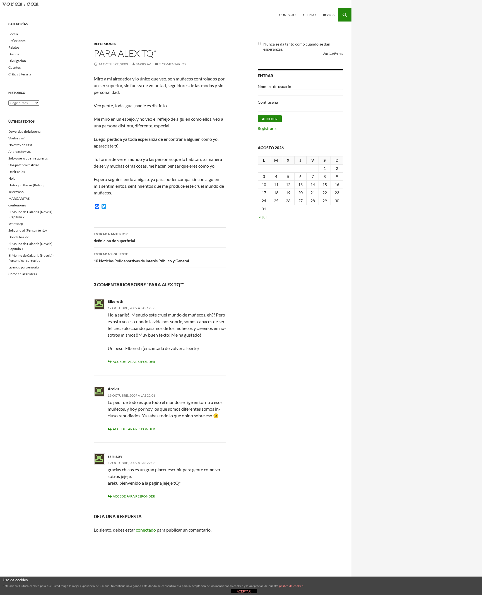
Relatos (13, 47)
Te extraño (16, 192)
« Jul (263, 217)
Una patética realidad (23, 165)
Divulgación (17, 61)
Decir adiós (16, 172)
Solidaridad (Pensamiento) (27, 230)
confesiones (17, 205)
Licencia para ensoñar (24, 267)
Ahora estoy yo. (19, 151)
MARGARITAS (19, 198)
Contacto (287, 14)
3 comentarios (172, 64)
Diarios (13, 54)
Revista (328, 14)
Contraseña (268, 102)
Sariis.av (143, 64)
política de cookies (291, 585)
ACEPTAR (244, 591)
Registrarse (267, 128)
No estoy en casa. (20, 145)
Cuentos (14, 67)
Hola (11, 178)
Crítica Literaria (19, 74)
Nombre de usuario (274, 86)
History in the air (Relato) (26, 185)
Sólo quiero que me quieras (28, 158)
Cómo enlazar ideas (22, 274)
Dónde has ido (18, 237)
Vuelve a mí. (16, 138)
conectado (146, 529)
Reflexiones (105, 44)
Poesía (13, 34)
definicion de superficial (114, 237)
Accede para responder (134, 362)
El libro (309, 14)
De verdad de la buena (24, 131)
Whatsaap (15, 224)
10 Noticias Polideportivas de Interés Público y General (141, 257)
